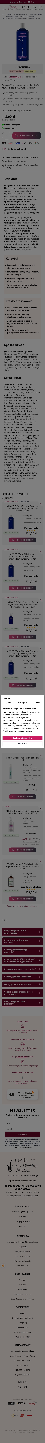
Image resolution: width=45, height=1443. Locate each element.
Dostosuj (22, 743)
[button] (23, 7)
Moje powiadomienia (22, 1332)
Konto (22, 1313)
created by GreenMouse (26, 1432)
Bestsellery (22, 1289)
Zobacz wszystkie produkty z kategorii (22, 906)
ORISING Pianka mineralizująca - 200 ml (22, 758)
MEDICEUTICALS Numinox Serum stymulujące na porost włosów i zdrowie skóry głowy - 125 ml (22, 604)
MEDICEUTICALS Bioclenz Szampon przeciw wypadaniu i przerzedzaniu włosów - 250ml (22, 508)
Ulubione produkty (22, 1337)
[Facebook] (19, 1386)
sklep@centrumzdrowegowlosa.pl (22, 1195)
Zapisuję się (22, 1134)
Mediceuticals (15, 77)
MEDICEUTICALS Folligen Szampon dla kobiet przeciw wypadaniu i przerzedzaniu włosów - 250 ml (22, 653)
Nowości (22, 1285)
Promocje (22, 1280)
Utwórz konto (22, 1327)
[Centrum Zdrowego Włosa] (14, 7)
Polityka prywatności (22, 1251)
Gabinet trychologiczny (22, 1294)
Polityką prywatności (23, 1147)
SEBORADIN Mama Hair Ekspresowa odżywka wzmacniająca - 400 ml (22, 812)
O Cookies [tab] (37, 702)
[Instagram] (25, 1386)
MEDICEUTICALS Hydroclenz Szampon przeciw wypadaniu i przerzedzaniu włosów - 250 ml (22, 556)
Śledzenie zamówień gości (22, 1318)
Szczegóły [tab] (22, 702)
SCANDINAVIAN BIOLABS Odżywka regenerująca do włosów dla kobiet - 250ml (22, 866)
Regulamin (22, 1247)
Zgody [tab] (8, 702)
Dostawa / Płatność (22, 1256)
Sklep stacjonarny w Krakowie (22, 1299)
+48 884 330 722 (13, 1192)
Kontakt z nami (22, 1266)
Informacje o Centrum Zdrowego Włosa (22, 1242)
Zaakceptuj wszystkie (22, 738)
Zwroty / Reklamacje (23, 1261)
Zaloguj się (22, 1322)
